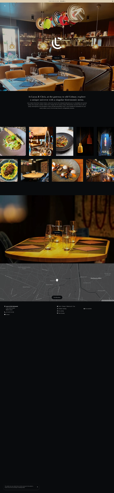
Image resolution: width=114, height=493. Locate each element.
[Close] (37, 486)
